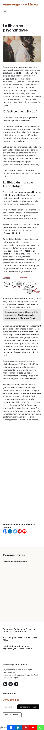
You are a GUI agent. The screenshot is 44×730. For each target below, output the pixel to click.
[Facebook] (5, 531)
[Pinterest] (19, 531)
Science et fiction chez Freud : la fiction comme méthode (19, 630)
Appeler (8, 707)
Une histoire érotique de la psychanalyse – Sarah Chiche (17, 647)
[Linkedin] (10, 531)
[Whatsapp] (40, 727)
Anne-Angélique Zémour (21, 4)
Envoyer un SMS (12, 714)
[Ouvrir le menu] (5, 11)
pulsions (27, 126)
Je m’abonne (22, 511)
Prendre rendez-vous (28, 707)
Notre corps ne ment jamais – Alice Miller (20, 639)
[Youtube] (24, 531)
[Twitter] (15, 531)
